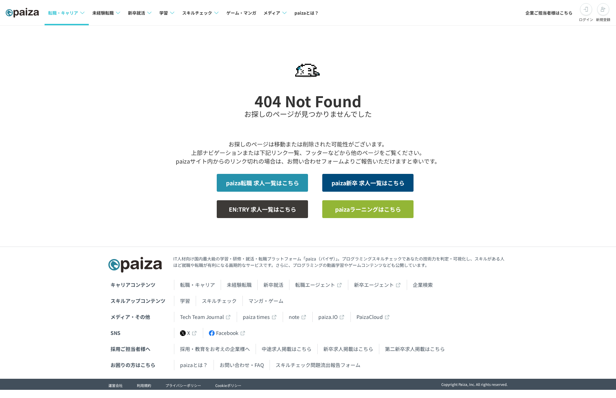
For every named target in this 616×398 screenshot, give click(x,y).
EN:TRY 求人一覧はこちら (262, 209)
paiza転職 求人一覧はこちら (262, 183)
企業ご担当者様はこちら (549, 13)
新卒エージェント (374, 284)
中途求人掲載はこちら (287, 348)
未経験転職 (239, 284)
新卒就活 (273, 284)
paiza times (256, 316)
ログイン (586, 19)
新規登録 (603, 19)
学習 (185, 300)
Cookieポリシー (228, 385)
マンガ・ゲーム (265, 300)
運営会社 (115, 385)
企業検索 (423, 284)
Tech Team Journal (202, 316)
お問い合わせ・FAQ (242, 364)
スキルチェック (219, 300)
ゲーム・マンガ (241, 13)
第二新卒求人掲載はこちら (415, 348)
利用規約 (144, 385)
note (294, 316)
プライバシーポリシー (183, 385)
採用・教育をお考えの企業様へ (215, 348)
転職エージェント (315, 284)
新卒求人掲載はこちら (348, 348)
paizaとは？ (306, 13)
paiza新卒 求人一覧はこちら (368, 183)
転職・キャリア (197, 284)
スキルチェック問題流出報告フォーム (318, 364)
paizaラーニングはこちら (368, 209)
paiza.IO (328, 316)
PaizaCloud (369, 316)
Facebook (227, 332)
